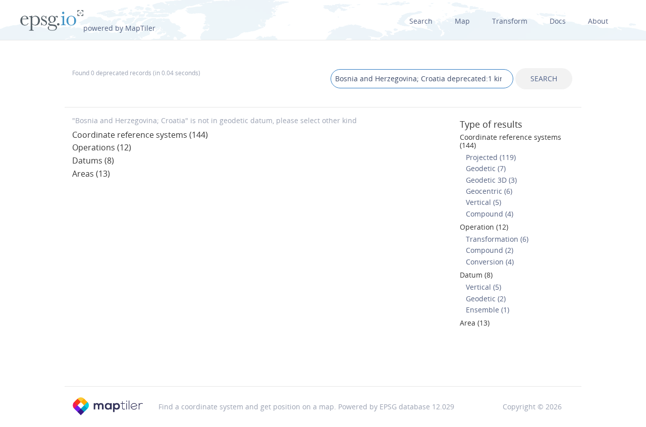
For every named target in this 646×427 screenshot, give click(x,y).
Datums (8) (93, 160)
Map (462, 21)
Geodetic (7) (486, 168)
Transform (509, 21)
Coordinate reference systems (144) (140, 134)
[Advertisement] (323, 360)
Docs (558, 21)
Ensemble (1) (487, 309)
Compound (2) (489, 250)
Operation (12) (484, 227)
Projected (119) (491, 157)
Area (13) (475, 323)
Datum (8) (476, 275)
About (598, 21)
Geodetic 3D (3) (491, 180)
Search (421, 21)
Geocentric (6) (489, 191)
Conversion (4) (490, 261)
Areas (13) (91, 173)
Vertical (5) (483, 202)
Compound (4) (489, 214)
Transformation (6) (497, 239)
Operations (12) (101, 147)
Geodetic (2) (486, 298)
